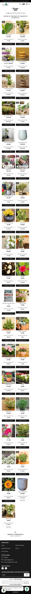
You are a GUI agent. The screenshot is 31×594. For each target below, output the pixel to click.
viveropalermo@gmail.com (8, 559)
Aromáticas (8, 331)
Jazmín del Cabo (8, 518)
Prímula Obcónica (8, 358)
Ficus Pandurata (9, 35)
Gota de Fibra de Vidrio (22, 142)
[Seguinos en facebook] (6, 568)
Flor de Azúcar (8, 276)
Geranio (8, 438)
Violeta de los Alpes (22, 358)
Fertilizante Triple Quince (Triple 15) (8, 304)
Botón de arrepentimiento (15, 584)
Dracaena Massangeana (8, 88)
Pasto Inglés (22, 411)
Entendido (15, 592)
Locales (3, 545)
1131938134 (5, 557)
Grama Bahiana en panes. (8, 115)
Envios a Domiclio (5, 551)
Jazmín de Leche (8, 411)
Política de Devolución (19, 545)
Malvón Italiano (8, 384)
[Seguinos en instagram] (3, 568)
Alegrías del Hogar (22, 303)
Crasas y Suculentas (22, 331)
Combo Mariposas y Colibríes (8, 61)
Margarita (22, 465)
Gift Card (17, 548)
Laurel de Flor (8, 249)
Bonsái (22, 196)
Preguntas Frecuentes (6, 548)
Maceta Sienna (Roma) (22, 88)
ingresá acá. (26, 583)
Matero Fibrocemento (8, 196)
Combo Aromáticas (22, 169)
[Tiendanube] (15, 579)
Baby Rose (22, 276)
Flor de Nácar (22, 222)
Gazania (8, 491)
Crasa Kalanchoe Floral (8, 222)
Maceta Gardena (22, 35)
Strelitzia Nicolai (22, 115)
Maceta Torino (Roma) (22, 61)
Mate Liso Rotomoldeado (8, 142)
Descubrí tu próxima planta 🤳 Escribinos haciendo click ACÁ (15, 1)
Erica (22, 438)
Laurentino (22, 249)
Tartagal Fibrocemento (22, 491)
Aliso (8, 465)
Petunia (22, 384)
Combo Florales (8, 169)
